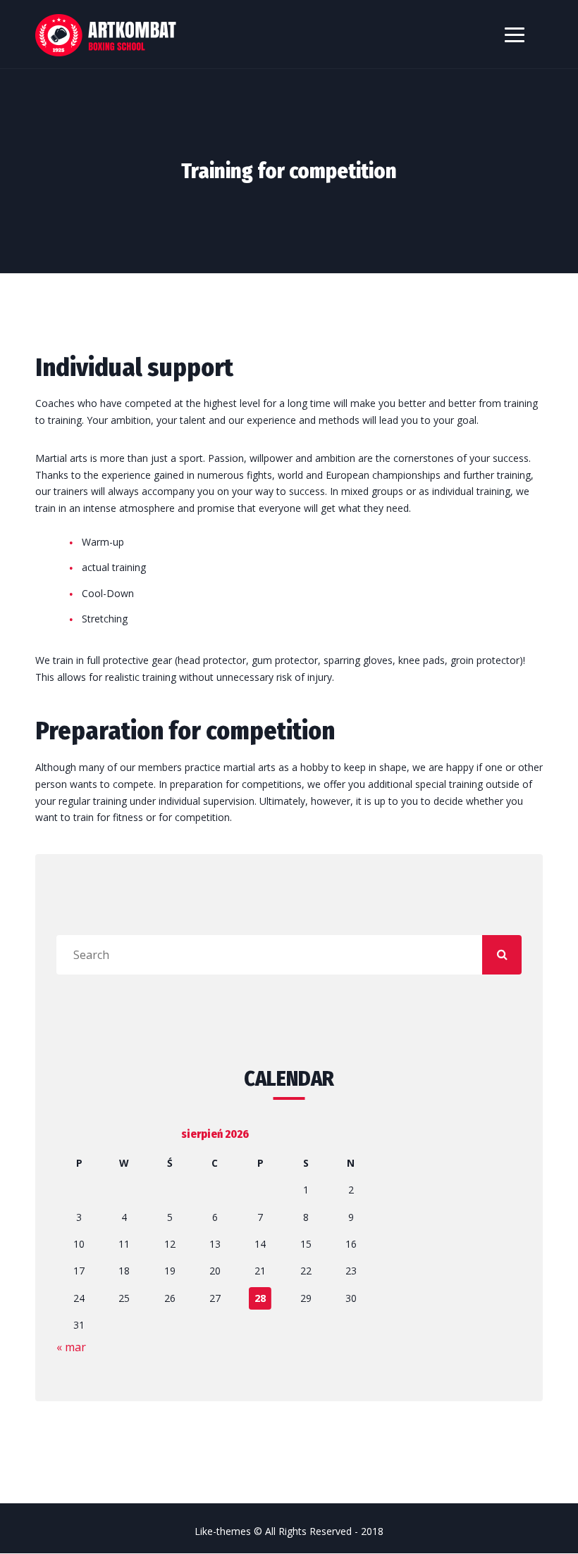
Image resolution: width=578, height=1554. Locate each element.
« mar (71, 1347)
